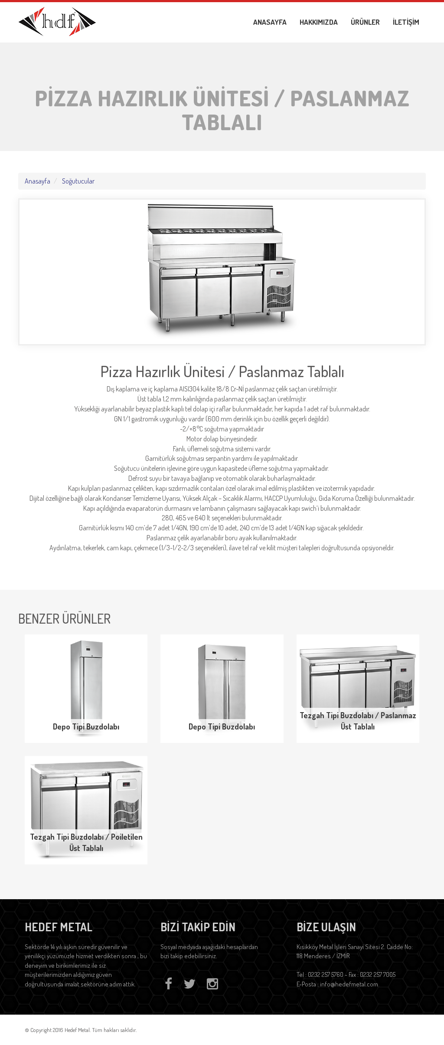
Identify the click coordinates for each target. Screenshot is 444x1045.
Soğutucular (78, 181)
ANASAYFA (270, 21)
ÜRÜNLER (365, 21)
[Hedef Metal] (57, 20)
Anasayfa (37, 181)
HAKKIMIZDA (319, 21)
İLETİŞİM (406, 21)
